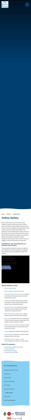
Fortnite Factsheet (9, 349)
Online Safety (16, 214)
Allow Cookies (6, 266)
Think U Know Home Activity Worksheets (15, 325)
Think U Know (8, 318)
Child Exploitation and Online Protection (15, 294)
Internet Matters (9, 334)
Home (3, 214)
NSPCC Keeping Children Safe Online (14, 291)
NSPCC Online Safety (10, 288)
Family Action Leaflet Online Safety (14, 347)
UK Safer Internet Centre (11, 307)
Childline (7, 331)
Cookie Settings (6, 268)
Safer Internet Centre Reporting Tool (14, 313)
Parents (9, 214)
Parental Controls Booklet (11, 352)
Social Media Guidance (11, 350)
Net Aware (7, 300)
